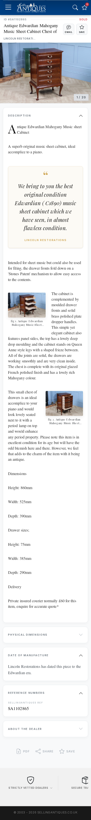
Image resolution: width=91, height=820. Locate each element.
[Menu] (8, 7)
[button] (68, 29)
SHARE (48, 751)
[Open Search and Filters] (75, 7)
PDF (26, 751)
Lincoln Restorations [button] (20, 38)
